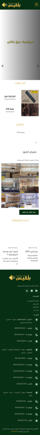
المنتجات (36, 304)
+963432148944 (19, 365)
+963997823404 (21, 328)
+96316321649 (20, 407)
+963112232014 (22, 341)
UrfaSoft (14, 431)
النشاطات (36, 307)
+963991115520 (20, 414)
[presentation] (3, 66)
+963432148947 (19, 377)
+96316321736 (22, 420)
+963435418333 (21, 358)
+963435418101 (22, 384)
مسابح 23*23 (21, 132)
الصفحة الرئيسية (33, 301)
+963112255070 (19, 334)
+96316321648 (21, 401)
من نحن (36, 310)
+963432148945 (19, 371)
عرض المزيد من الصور (29, 212)
